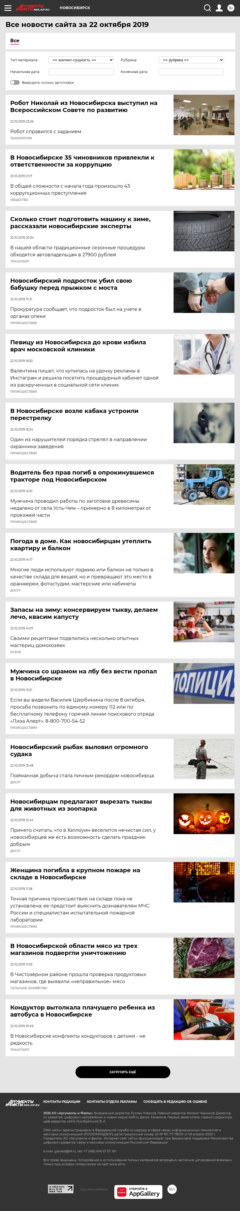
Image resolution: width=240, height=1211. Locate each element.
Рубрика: (129, 60)
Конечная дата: (134, 72)
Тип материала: (24, 60)
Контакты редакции (61, 1102)
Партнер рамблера (94, 1189)
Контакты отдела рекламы (112, 1102)
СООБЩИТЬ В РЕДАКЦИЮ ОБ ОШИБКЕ (175, 1102)
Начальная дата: (25, 72)
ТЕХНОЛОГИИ (21, 138)
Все (14, 40)
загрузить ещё (122, 1072)
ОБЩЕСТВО (19, 200)
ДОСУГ (15, 590)
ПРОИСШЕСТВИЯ (23, 323)
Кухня (15, 652)
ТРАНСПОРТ (19, 261)
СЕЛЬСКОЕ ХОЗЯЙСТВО (28, 988)
